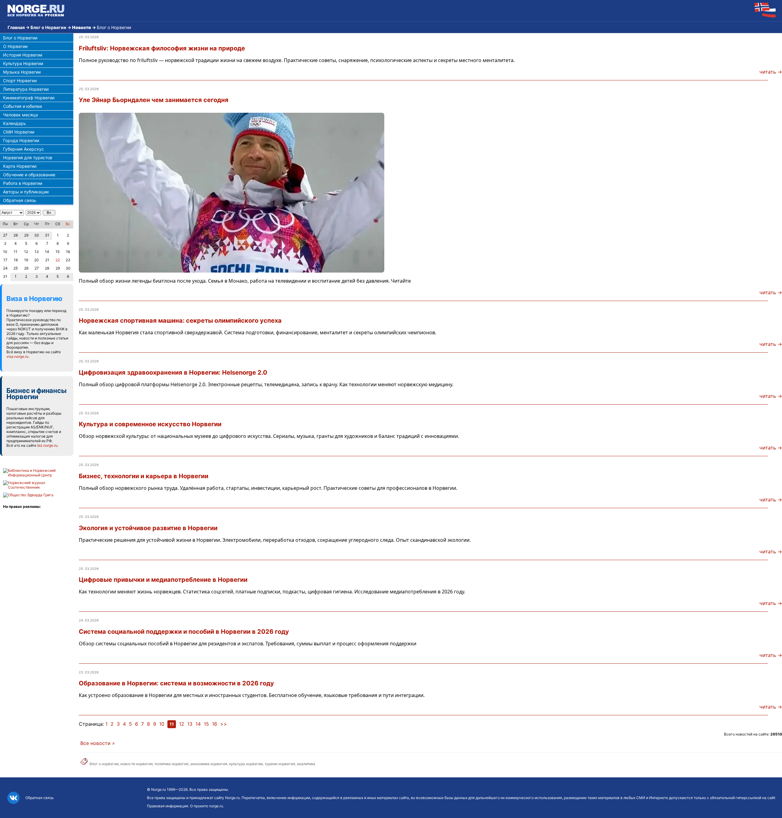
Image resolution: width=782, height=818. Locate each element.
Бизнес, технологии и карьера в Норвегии (143, 476)
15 (206, 724)
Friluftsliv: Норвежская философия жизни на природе (162, 48)
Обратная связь (19, 200)
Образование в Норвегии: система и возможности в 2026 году (176, 683)
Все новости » (97, 743)
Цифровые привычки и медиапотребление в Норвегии (163, 579)
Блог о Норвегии (48, 27)
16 (214, 724)
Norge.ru (158, 789)
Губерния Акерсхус (23, 149)
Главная (16, 27)
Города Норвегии (21, 140)
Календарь (14, 123)
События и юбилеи (22, 106)
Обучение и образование (29, 174)
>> (223, 724)
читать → (770, 71)
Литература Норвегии (26, 89)
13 (189, 724)
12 (181, 724)
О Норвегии (15, 46)
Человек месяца (20, 114)
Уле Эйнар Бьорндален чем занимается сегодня (153, 100)
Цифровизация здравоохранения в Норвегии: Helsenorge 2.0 (173, 372)
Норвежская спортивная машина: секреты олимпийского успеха (180, 320)
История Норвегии (22, 54)
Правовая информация (167, 806)
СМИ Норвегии (18, 131)
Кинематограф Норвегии (28, 97)
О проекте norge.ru (206, 806)
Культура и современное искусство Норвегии (150, 424)
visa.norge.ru (17, 356)
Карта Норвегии (19, 166)
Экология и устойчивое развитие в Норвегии (148, 528)
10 (161, 724)
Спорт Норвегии (20, 80)
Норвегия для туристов (27, 157)
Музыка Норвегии (22, 72)
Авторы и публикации (26, 191)
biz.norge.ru (47, 445)
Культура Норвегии (23, 63)
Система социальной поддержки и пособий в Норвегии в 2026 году (184, 631)
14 (198, 724)
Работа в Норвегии (22, 183)
